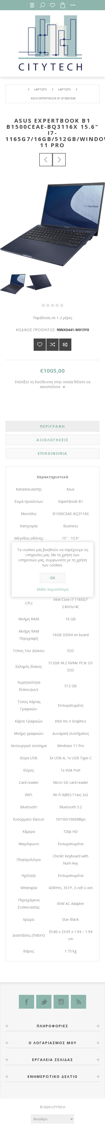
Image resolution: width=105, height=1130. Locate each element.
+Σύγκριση (52, 345)
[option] (13, 284)
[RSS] (78, 1002)
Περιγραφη (52, 426)
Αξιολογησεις (52, 439)
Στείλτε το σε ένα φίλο (65, 345)
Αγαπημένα (52, 5)
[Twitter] (43, 1002)
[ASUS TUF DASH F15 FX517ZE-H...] (59, 159)
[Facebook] (26, 1002)
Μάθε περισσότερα (53, 589)
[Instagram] (61, 1002)
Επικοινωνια (52, 453)
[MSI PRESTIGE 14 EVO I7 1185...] (45, 159)
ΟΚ (52, 578)
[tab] (52, 426)
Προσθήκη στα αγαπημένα (40, 345)
